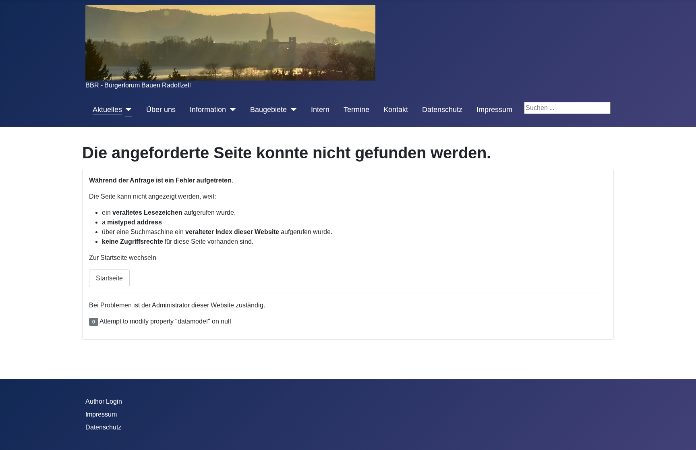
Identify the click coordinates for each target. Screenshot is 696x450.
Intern (320, 110)
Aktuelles (107, 110)
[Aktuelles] (127, 109)
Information (208, 110)
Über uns (161, 110)
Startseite (109, 278)
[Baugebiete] (292, 109)
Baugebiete (268, 110)
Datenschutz (442, 110)
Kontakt (395, 110)
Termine (356, 110)
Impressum (494, 110)
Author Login (103, 401)
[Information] (231, 109)
